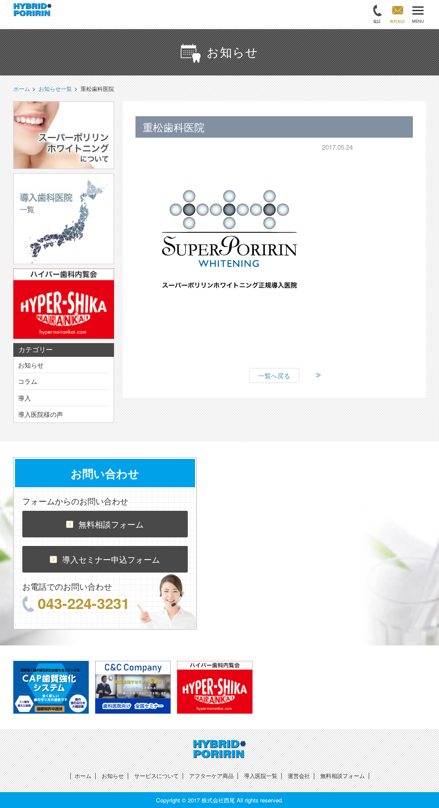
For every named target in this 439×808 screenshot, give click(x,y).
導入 (24, 397)
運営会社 (299, 776)
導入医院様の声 (40, 414)
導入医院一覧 (260, 776)
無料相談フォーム (111, 524)
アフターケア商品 (211, 776)
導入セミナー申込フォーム (111, 559)
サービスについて (156, 776)
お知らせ (31, 364)
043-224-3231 (83, 603)
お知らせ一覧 (55, 88)
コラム (27, 381)
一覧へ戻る (274, 375)
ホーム (83, 776)
